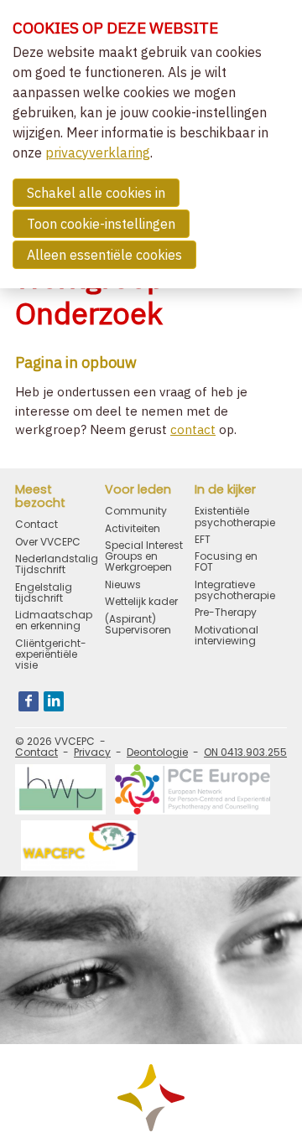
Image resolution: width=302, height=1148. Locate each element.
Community (136, 510)
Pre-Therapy (226, 612)
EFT (203, 539)
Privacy (92, 752)
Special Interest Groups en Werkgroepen (144, 556)
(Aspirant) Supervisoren (138, 624)
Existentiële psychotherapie (235, 516)
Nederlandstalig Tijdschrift (55, 564)
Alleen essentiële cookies (104, 254)
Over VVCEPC (48, 541)
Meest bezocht (40, 497)
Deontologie (157, 752)
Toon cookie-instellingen (101, 223)
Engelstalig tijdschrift (43, 592)
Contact (36, 524)
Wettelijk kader (141, 601)
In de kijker (225, 490)
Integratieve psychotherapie (235, 590)
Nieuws (123, 584)
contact (193, 429)
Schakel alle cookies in (96, 192)
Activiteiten (132, 528)
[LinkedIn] (54, 701)
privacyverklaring (97, 152)
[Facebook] (28, 701)
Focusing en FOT (226, 561)
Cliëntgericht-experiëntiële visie (50, 654)
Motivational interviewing (226, 635)
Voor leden (138, 490)
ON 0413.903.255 (245, 752)
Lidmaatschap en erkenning (53, 620)
